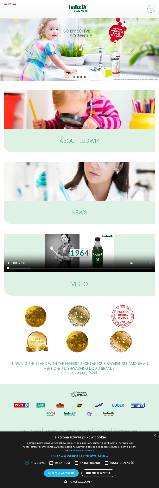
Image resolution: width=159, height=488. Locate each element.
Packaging (51, 430)
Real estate (84, 430)
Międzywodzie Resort (125, 430)
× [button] (154, 435)
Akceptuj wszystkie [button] (61, 473)
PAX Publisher (67, 430)
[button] (26, 49)
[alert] (79, 459)
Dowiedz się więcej (83, 450)
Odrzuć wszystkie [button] (98, 473)
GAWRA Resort (102, 430)
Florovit (23, 430)
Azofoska (36, 430)
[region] (79, 49)
